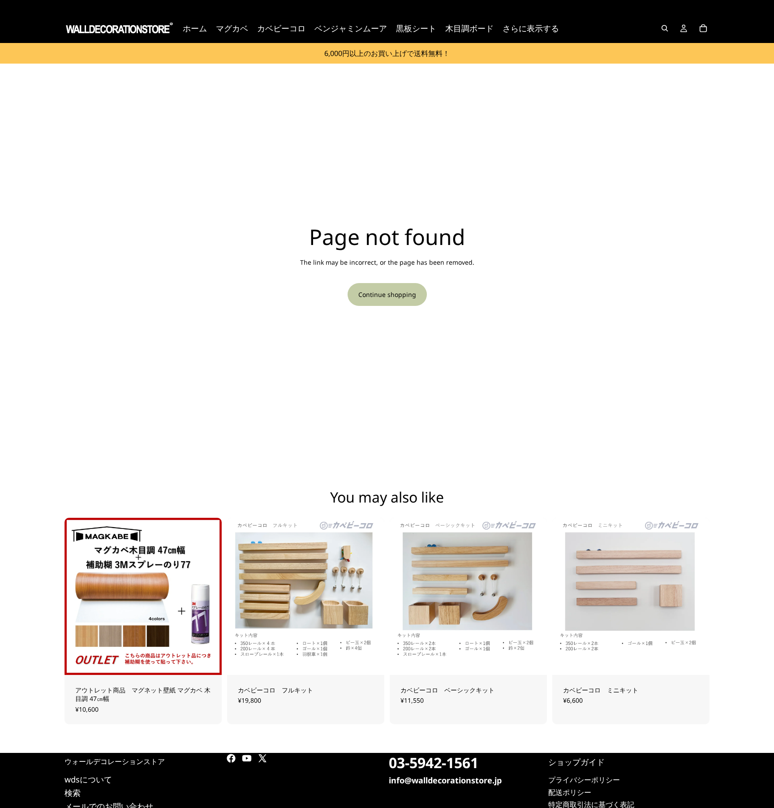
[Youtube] (246, 758)
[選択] (208, 661)
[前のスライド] (77, 596)
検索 (72, 792)
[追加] (370, 661)
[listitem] (530, 28)
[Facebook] (231, 758)
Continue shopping (387, 294)
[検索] (665, 28)
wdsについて (88, 779)
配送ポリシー (569, 792)
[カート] (703, 28)
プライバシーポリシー (584, 780)
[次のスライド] (208, 596)
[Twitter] (262, 758)
